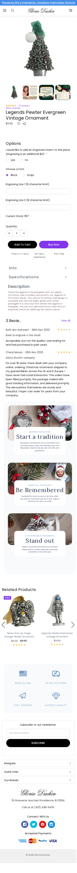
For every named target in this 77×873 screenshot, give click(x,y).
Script (30, 175)
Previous (3, 625)
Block (14, 175)
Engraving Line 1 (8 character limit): (28, 184)
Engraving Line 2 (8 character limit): (28, 200)
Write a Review (13, 108)
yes (13, 160)
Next (72, 625)
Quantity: (11, 226)
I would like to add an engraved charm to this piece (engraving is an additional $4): (38, 152)
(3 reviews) (24, 106)
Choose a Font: (15, 169)
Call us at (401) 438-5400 (38, 807)
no (26, 160)
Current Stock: (17, 216)
